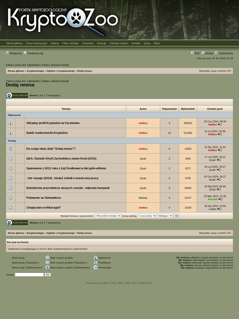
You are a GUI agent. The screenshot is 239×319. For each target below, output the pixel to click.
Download (87, 43)
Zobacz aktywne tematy (55, 65)
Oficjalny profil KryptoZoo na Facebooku (53, 123)
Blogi (156, 43)
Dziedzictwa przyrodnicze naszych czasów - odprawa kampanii (67, 188)
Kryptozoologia (35, 71)
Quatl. (143, 158)
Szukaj (208, 53)
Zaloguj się (15, 53)
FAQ (197, 53)
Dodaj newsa (84, 71)
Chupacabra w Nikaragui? (43, 207)
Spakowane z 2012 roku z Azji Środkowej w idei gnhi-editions (66, 168)
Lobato (212, 209)
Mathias (143, 197)
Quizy (147, 43)
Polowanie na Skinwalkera (43, 197)
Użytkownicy (225, 53)
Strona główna (14, 43)
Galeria (55, 43)
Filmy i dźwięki (70, 43)
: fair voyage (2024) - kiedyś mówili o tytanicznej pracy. (62, 178)
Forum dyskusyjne (36, 43)
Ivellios (143, 123)
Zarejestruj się (34, 53)
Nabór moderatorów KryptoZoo (47, 133)
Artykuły (101, 43)
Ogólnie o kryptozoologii (60, 71)
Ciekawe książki (119, 43)
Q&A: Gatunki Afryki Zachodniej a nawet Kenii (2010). (61, 158)
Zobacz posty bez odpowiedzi (23, 65)
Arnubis (213, 199)
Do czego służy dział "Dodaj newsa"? (50, 148)
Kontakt (136, 43)
